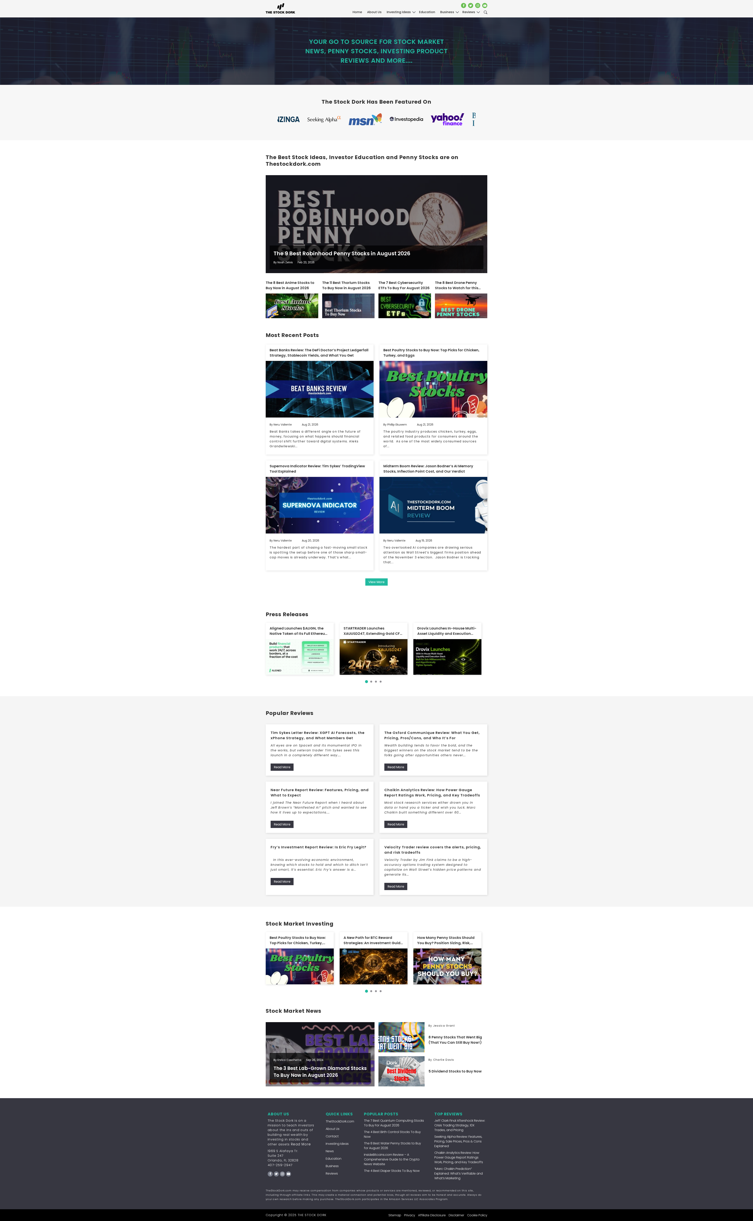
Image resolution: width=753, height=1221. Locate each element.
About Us (374, 12)
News (330, 1151)
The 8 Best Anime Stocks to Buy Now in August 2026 (290, 285)
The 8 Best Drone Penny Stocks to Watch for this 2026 (456, 285)
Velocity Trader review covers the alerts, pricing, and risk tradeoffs (432, 850)
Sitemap (394, 1215)
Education (333, 1158)
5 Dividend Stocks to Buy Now (455, 1071)
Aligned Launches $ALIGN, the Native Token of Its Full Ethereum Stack (299, 631)
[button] (366, 682)
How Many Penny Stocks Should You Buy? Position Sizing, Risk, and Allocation (446, 940)
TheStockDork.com (340, 1121)
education (427, 12)
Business (332, 1166)
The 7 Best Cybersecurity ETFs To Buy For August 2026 (404, 285)
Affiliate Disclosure (432, 1215)
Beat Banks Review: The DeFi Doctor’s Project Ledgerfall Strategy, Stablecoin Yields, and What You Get (319, 353)
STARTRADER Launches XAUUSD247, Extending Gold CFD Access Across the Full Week (373, 631)
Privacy (409, 1215)
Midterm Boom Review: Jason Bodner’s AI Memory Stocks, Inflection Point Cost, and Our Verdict (428, 469)
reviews (468, 12)
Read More (282, 767)
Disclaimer (456, 1215)
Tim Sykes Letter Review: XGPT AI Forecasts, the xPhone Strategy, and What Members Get (318, 735)
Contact (332, 1136)
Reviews (332, 1173)
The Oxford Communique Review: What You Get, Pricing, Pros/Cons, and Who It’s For (432, 735)
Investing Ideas (337, 1143)
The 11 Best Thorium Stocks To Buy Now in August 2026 (346, 285)
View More (376, 582)
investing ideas (399, 12)
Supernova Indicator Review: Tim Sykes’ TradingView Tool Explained (317, 469)
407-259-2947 (280, 1165)
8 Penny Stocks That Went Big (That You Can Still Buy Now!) (455, 1040)
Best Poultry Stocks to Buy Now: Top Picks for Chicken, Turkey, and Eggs (431, 353)
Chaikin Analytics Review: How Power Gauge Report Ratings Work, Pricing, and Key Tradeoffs (432, 792)
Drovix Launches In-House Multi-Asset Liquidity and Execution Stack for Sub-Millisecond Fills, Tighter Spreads (447, 631)
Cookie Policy (477, 1215)
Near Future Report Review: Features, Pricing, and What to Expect (320, 792)
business (447, 12)
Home (357, 12)
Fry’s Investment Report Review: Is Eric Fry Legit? (318, 847)
